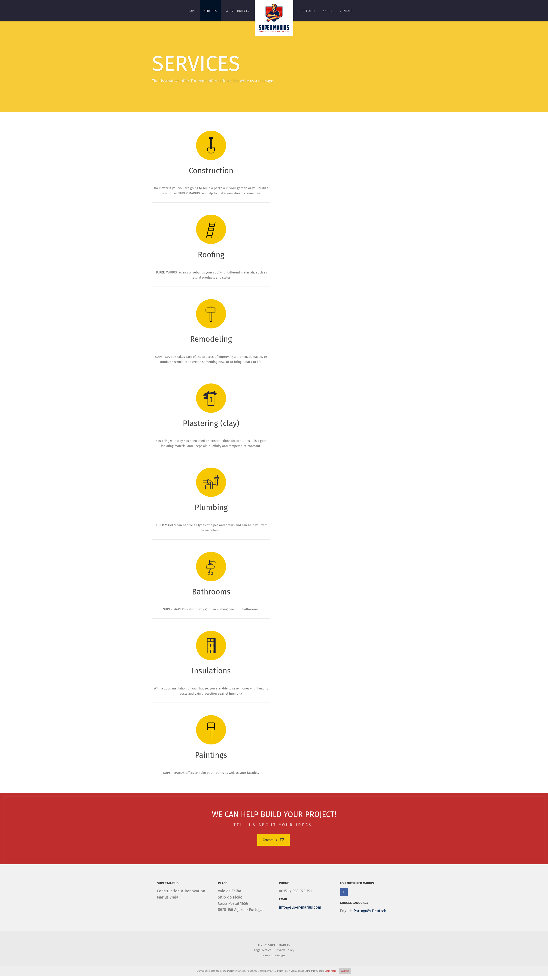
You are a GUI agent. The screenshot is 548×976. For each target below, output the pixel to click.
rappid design (275, 955)
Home (192, 11)
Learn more (330, 971)
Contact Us (270, 839)
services (210, 11)
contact (346, 11)
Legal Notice (262, 950)
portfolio (307, 11)
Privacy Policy (284, 950)
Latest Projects (237, 11)
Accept (345, 970)
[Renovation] (274, 17)
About (327, 11)
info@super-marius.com (300, 907)
